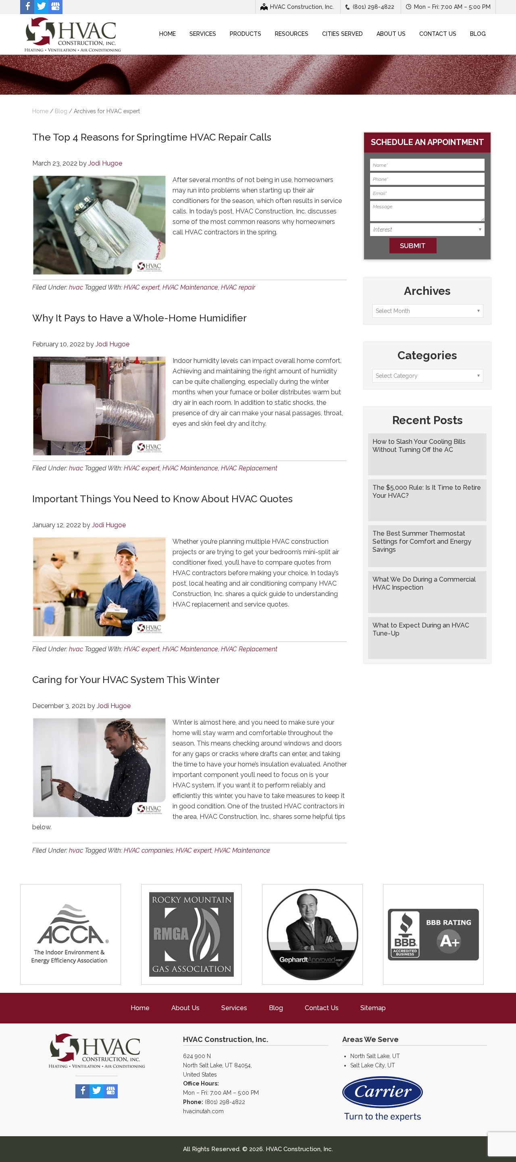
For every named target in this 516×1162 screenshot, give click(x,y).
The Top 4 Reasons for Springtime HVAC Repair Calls (151, 137)
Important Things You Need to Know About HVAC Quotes (162, 499)
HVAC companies (148, 850)
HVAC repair (238, 287)
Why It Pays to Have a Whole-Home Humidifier (139, 318)
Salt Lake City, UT (372, 1065)
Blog (61, 111)
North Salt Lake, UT (375, 1056)
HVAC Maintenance (190, 287)
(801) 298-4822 (373, 7)
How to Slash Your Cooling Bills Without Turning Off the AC (419, 446)
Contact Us (322, 1008)
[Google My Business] (55, 7)
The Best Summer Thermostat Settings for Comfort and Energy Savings (421, 541)
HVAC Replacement (249, 468)
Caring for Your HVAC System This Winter (126, 680)
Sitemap (373, 1008)
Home (140, 1008)
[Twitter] (41, 7)
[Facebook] (27, 7)
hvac (76, 287)
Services (234, 1008)
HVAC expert (142, 287)
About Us (185, 1008)
